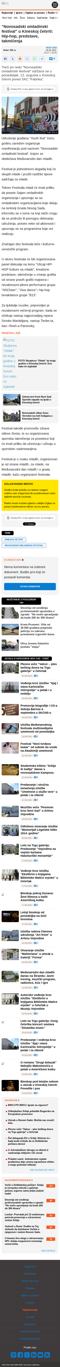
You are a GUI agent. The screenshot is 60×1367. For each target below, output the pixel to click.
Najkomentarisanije (18, 1180)
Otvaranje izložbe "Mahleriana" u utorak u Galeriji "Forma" (36, 954)
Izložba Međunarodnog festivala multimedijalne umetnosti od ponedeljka (37, 728)
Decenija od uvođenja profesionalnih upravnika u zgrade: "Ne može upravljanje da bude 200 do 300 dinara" (39, 612)
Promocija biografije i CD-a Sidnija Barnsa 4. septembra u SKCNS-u (38, 709)
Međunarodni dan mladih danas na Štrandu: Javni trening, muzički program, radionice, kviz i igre (38, 977)
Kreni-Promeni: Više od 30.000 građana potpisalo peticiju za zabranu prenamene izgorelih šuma (37, 629)
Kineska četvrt (14, 539)
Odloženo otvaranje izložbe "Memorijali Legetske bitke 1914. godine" (39, 830)
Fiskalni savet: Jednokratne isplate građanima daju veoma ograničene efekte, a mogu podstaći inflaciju (31, 1162)
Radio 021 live (30, 1281)
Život (22, 17)
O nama (30, 1302)
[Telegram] (42, 59)
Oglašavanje (30, 1309)
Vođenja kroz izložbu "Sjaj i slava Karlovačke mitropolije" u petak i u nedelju (39, 688)
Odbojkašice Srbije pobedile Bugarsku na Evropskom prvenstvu (31, 1112)
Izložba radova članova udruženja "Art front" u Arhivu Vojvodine (36, 935)
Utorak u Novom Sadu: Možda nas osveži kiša (31, 1121)
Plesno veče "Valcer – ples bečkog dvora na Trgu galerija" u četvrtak (38, 667)
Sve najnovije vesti (42, 1170)
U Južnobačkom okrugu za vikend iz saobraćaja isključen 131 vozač (28, 1151)
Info (16, 17)
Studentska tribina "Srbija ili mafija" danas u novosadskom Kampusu (38, 769)
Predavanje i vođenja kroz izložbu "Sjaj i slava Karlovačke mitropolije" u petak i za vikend (38, 1045)
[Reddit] (20, 59)
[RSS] (47, 1354)
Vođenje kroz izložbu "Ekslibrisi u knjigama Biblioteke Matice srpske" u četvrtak (39, 876)
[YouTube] (40, 1354)
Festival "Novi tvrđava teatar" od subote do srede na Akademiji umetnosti (38, 747)
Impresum (30, 1324)
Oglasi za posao (35, 12)
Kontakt (30, 1317)
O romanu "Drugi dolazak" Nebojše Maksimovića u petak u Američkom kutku (38, 1066)
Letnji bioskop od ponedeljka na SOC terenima (33, 916)
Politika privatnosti (30, 1338)
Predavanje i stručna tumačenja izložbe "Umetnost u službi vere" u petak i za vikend (38, 790)
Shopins (30, 1288)
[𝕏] (12, 59)
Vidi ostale (48, 1251)
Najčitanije (42, 17)
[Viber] (27, 59)
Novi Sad (7, 17)
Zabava (31, 17)
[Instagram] (13, 1354)
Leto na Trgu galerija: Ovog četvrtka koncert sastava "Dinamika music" (39, 1024)
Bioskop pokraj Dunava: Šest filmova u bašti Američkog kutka (36, 897)
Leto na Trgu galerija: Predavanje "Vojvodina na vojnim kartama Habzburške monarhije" (38, 850)
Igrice (19, 12)
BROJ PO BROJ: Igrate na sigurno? (28, 1105)
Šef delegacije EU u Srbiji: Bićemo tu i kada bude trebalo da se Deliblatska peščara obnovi (29, 1141)
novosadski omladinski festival (24, 545)
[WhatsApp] (34, 59)
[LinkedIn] (33, 1354)
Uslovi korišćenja (30, 1331)
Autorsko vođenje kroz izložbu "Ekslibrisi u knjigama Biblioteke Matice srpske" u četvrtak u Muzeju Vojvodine (38, 1001)
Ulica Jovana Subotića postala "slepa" (34, 645)
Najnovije (7, 12)
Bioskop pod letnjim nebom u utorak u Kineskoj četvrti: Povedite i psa (39, 1085)
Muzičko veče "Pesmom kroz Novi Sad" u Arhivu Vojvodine (36, 811)
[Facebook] (5, 59)
